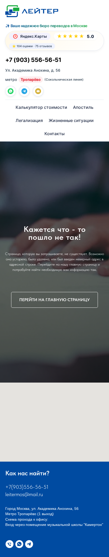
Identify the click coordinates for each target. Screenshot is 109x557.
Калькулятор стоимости (41, 107)
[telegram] (24, 91)
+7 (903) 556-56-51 (33, 59)
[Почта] (38, 91)
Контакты (54, 133)
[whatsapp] (10, 91)
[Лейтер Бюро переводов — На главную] (31, 11)
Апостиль (83, 107)
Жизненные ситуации (71, 120)
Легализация (29, 120)
